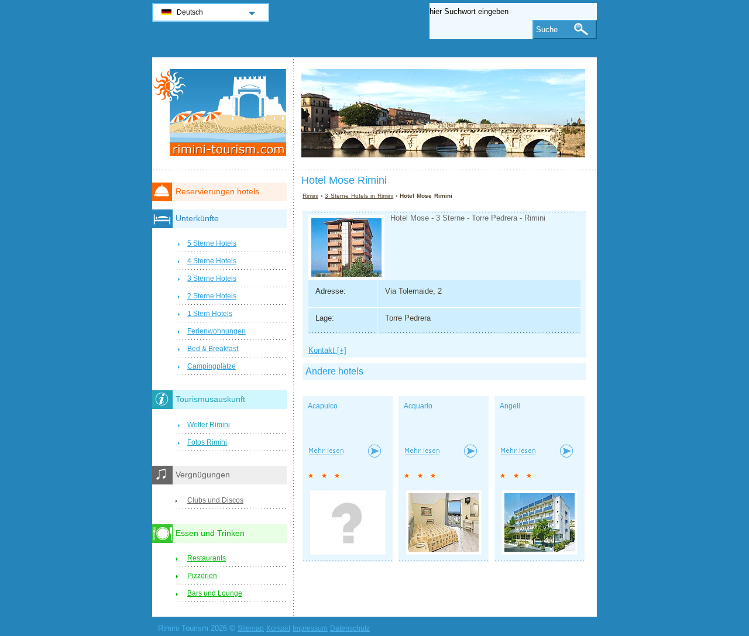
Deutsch (190, 12)
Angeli (510, 406)
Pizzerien (202, 576)
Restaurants (206, 558)
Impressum (310, 628)
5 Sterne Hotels (211, 243)
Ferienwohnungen (216, 331)
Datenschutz (350, 628)
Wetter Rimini (208, 425)
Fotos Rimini (207, 442)
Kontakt (278, 628)
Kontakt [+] (327, 350)
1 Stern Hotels (209, 314)
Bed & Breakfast (212, 349)
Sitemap (251, 628)
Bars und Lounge (214, 593)
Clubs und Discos (215, 500)
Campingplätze (211, 366)
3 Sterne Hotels (211, 278)
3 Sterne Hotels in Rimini (359, 195)
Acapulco (323, 406)
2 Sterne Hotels (211, 296)
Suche (547, 29)
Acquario (418, 406)
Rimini (310, 195)
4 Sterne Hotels (211, 261)
